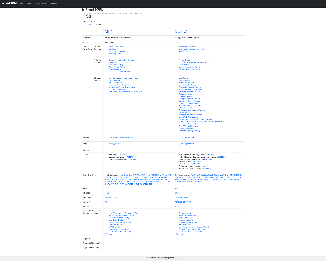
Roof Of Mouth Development (189, 126)
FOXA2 (150, 177)
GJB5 (165, 177)
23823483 (196, 161)
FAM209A (136, 177)
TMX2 (146, 184)
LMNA (130, 179)
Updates (54, 3)
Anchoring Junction (116, 53)
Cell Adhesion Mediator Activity (120, 71)
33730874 (129, 157)
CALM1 (141, 175)
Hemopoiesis (183, 112)
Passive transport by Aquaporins (121, 137)
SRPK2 (205, 179)
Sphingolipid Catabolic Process (190, 114)
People (37, 3)
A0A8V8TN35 (180, 202)
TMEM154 (131, 184)
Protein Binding (114, 62)
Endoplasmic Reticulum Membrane (192, 49)
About (22, 3)
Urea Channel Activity (117, 220)
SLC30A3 (198, 179)
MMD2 (222, 177)
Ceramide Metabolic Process (189, 91)
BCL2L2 (204, 175)
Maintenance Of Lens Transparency (122, 87)
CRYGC (114, 177)
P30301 (107, 202)
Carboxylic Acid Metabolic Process (192, 110)
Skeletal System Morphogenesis (191, 124)
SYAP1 (107, 184)
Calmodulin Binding (116, 64)
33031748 (131, 159)
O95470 (188, 202)
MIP (108, 31)
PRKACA (116, 181)
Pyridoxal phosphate (186, 143)
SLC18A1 (148, 181)
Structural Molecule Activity (119, 217)
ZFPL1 (151, 184)
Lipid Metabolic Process (188, 85)
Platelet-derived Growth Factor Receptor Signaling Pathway (201, 121)
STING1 (217, 179)
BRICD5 (210, 175)
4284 (106, 188)
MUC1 (166, 179)
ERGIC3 (121, 177)
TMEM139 (123, 184)
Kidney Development (186, 82)
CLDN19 (223, 175)
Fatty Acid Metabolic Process (190, 87)
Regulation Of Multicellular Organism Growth (195, 119)
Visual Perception (115, 82)
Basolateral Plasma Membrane (190, 231)
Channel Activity (115, 69)
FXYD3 (186, 177)
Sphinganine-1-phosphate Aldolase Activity (194, 62)
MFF (141, 179)
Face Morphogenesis (186, 128)
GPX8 (113, 179)
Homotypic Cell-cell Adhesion (119, 85)
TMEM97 (186, 181)
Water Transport (114, 80)
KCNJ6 (118, 179)
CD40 (146, 175)
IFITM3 (198, 177)
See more (109, 234)
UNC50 (199, 181)
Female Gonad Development (189, 103)
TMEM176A (234, 179)
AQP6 (123, 175)
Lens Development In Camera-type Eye (123, 78)
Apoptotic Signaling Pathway (189, 130)
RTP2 (185, 179)
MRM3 (152, 179)
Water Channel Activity (117, 67)
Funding (45, 3)
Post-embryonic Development (190, 105)
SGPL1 (181, 31)
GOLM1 (107, 179)
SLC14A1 (141, 181)
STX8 (227, 179)
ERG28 (235, 175)
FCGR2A (144, 177)
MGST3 (147, 179)
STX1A (163, 181)
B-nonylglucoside (115, 143)
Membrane (113, 49)
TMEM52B (140, 184)
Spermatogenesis (185, 96)
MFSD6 (212, 177)
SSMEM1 (156, 181)
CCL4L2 (216, 175)
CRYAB (168, 175)
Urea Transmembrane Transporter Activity (194, 227)
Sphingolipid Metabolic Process (190, 89)
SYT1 (112, 184)
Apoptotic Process (186, 94)
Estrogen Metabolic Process (189, 101)
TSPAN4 (193, 181)
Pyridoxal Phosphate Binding (189, 69)
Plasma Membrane (116, 46)
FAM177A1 (179, 177)
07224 (177, 193)
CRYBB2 (108, 177)
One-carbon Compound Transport (121, 231)
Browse (29, 3)
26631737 (196, 164)
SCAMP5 (191, 179)
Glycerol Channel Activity (188, 222)
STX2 (168, 181)
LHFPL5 (124, 179)
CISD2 (151, 175)
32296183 (138, 13)
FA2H (240, 175)
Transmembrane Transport (118, 89)
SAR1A (128, 181)
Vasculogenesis (185, 80)
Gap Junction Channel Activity (120, 222)
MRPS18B (159, 179)
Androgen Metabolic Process (189, 98)
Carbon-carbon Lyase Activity (190, 67)
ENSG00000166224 (182, 197)
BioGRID (89, 24)
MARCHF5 (205, 177)
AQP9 (128, 175)
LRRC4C (136, 179)
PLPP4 (238, 177)
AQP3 (193, 175)
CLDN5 (156, 175)
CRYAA (162, 175)
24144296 (122, 154)
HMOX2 (192, 177)
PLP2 (233, 177)
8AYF (182, 206)
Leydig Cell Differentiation (188, 117)
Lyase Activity (184, 64)
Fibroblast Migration (186, 107)
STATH (211, 179)
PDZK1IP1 (109, 181)
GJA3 (156, 177)
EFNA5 (229, 175)
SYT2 (117, 184)
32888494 (210, 154)
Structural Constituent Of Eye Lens (122, 60)
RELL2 (122, 181)
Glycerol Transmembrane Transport (192, 229)
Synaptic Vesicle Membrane (119, 229)
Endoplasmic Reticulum (187, 46)
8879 (176, 188)
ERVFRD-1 (128, 177)
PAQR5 (227, 177)
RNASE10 (178, 179)
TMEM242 (178, 181)
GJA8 (160, 177)
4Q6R (177, 206)
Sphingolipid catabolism (187, 137)
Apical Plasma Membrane (118, 51)
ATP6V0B (134, 175)
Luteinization (183, 78)
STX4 (223, 179)
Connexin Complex (116, 224)
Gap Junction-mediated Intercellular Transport (125, 91)
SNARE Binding (114, 227)
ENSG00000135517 (112, 197)
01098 (107, 193)
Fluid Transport (184, 224)
